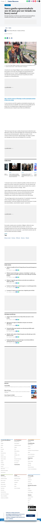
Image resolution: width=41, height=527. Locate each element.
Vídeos (15, 484)
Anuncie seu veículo (17, 478)
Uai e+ (29, 500)
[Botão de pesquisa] (5, 1)
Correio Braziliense (5, 440)
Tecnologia (2, 464)
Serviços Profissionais (31, 454)
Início (6, 27)
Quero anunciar (30, 444)
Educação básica (16, 441)
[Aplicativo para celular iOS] (32, 507)
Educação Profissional (17, 458)
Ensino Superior (16, 443)
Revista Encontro (32, 485)
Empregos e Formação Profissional (33, 450)
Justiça (13, 238)
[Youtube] (35, 1)
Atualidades (30, 490)
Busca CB (29, 465)
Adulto (29, 452)
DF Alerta (29, 477)
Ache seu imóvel (3, 476)
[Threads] (39, 1)
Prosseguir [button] (30, 515)
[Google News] (37, 1)
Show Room (2, 488)
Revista (29, 488)
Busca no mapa (3, 480)
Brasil (2, 447)
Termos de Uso (3, 472)
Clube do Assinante (31, 467)
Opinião (2, 460)
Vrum (15, 475)
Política (2, 445)
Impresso (30, 458)
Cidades (2, 443)
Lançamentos (3, 482)
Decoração (2, 490)
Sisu (15, 456)
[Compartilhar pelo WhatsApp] (18, 270)
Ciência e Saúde (3, 458)
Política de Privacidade (4, 470)
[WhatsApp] (27, 1)
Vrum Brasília (30, 483)
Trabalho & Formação (17, 445)
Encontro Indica (30, 492)
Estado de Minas (30, 496)
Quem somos (3, 468)
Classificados (31, 443)
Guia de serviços (3, 486)
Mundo (10, 27)
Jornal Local (30, 479)
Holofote (2, 462)
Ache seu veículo (16, 476)
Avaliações (16, 482)
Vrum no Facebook (17, 488)
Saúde (27, 238)
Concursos (17, 464)
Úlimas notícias (3, 484)
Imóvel (2, 475)
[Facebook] (29, 1)
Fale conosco (16, 462)
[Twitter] (31, 1)
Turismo (2, 466)
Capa (1, 441)
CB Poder (29, 481)
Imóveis (29, 446)
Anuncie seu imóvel (4, 478)
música (23, 238)
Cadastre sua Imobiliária (4, 497)
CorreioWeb (31, 440)
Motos (15, 486)
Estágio (15, 447)
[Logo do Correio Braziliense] (13, 1)
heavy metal (8, 238)
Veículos (29, 448)
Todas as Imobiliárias (4, 495)
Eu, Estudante (17, 440)
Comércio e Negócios (31, 456)
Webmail (29, 441)
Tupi (28, 502)
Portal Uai (29, 498)
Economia (2, 449)
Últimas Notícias (16, 451)
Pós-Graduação (16, 460)
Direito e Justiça (3, 456)
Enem (15, 449)
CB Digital (29, 463)
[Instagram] (33, 1)
